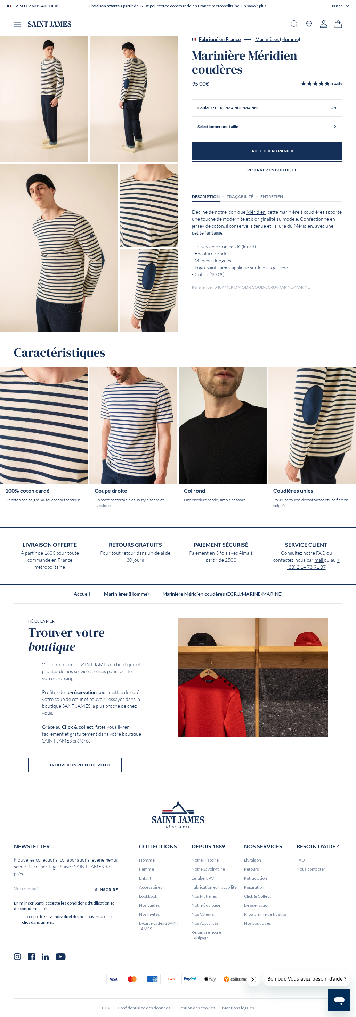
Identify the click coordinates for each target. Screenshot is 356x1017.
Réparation (254, 887)
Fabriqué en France (220, 39)
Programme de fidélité (265, 914)
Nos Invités (149, 914)
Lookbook (148, 896)
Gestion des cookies (196, 1007)
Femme (146, 869)
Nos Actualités (205, 923)
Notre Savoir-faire (208, 869)
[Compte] (323, 24)
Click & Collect (257, 896)
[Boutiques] (309, 24)
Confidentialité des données (144, 1007)
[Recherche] (294, 24)
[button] (339, 5)
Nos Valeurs (203, 914)
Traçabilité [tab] (240, 196)
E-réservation (257, 905)
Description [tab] (206, 196)
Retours (251, 869)
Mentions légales (238, 1007)
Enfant (145, 878)
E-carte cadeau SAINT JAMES (159, 926)
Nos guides (149, 905)
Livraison (252, 860)
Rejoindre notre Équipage (206, 935)
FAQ (320, 553)
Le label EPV (203, 878)
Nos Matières (204, 896)
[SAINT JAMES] (49, 24)
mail (319, 560)
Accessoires (150, 887)
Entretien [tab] (271, 196)
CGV (106, 1007)
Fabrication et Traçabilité (214, 887)
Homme (147, 860)
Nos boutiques (257, 923)
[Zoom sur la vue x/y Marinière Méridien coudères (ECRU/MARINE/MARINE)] (44, 99)
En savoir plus (254, 5)
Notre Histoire (205, 860)
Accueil (82, 594)
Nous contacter (311, 869)
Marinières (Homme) (277, 39)
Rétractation (255, 878)
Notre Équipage (206, 905)
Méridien (256, 212)
